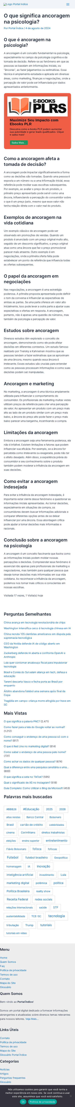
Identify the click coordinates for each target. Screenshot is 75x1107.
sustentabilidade (15, 916)
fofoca (37, 849)
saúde (43, 907)
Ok (23, 1101)
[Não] (70, 1096)
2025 (49, 809)
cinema (10, 832)
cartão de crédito (31, 824)
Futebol (12, 857)
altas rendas (13, 817)
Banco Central (35, 817)
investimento (46, 874)
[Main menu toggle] (68, 4)
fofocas (52, 849)
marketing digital (18, 883)
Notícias (5, 1069)
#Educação (31, 809)
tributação (12, 925)
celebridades (56, 824)
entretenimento (56, 840)
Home (3, 957)
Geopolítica (61, 857)
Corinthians (28, 832)
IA (29, 866)
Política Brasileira (18, 891)
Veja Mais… (32, 1019)
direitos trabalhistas (53, 832)
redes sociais (43, 899)
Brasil (10, 824)
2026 (62, 809)
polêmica (41, 883)
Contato (5, 978)
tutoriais (46, 925)
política (58, 883)
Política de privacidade (13, 970)
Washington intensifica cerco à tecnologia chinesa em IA (37, 628)
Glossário (5, 987)
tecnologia (56, 916)
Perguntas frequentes (12, 1077)
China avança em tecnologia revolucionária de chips (34, 622)
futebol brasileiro (36, 857)
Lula (63, 874)
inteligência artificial (20, 874)
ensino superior (30, 840)
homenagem (13, 866)
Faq (2, 966)
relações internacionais (19, 907)
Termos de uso (9, 974)
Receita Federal (17, 899)
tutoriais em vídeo (16, 933)
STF (55, 907)
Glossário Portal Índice (13, 1054)
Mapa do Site (8, 983)
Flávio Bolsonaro (16, 849)
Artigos (4, 1073)
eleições (11, 840)
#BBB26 (11, 809)
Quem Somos (8, 961)
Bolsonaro (55, 817)
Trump (29, 925)
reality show (43, 891)
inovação (43, 866)
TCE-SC (36, 916)
